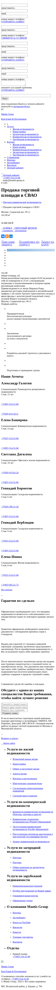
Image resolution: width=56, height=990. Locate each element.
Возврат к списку (9, 738)
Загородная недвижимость (26, 134)
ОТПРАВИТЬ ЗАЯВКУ (13, 21)
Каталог (11, 142)
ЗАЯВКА (6, 228)
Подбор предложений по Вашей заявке (32, 891)
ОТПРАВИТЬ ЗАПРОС (13, 60)
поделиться (19, 230)
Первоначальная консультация (27, 886)
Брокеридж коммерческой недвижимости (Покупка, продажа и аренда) (33, 813)
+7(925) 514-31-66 (10, 438)
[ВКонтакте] (3, 236)
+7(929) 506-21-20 (10, 506)
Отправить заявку (10, 713)
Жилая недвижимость (23, 129)
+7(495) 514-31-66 (10, 404)
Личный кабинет (15, 168)
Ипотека (11, 160)
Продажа (17, 862)
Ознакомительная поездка (25, 895)
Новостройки (19, 131)
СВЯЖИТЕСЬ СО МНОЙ (14, 38)
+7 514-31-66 (11, 178)
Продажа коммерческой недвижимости (22, 202)
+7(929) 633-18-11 (9, 414)
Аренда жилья (20, 773)
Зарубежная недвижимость (26, 139)
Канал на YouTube (21, 922)
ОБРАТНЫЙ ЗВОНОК (25, 228)
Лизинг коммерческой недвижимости (31, 841)
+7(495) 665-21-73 (10, 585)
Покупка (17, 857)
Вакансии (17, 927)
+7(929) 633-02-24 (10, 472)
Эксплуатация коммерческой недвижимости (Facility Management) (30, 827)
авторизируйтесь (21, 106)
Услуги (10, 126)
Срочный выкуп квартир (25, 796)
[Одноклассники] (7, 236)
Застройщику (13, 162)
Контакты (12, 165)
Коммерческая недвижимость (27, 137)
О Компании (13, 157)
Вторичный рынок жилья (25, 759)
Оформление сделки (23, 900)
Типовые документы (23, 937)
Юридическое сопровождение (27, 783)
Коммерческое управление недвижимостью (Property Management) (32, 820)
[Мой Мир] (11, 236)
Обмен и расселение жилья (26, 769)
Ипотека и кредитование (25, 778)
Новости (17, 932)
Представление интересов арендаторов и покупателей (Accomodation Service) (33, 835)
